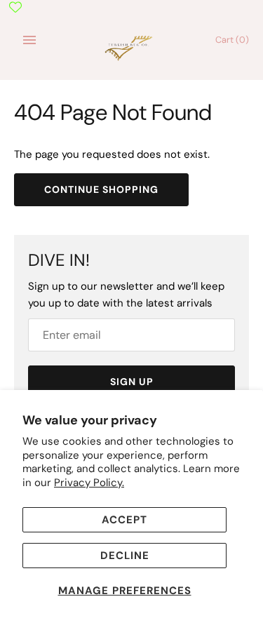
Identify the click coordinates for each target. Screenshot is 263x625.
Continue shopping (101, 189)
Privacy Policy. (89, 483)
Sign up (132, 381)
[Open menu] (29, 40)
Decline (124, 556)
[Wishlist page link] (15, 7)
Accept (124, 520)
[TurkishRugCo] (131, 47)
